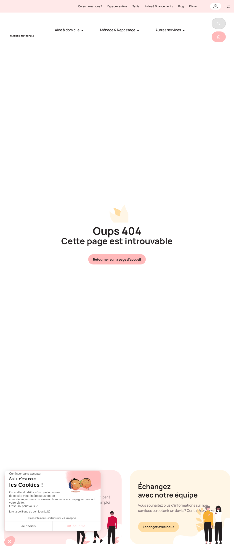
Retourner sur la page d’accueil (117, 259)
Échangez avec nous (158, 527)
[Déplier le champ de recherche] (229, 6)
